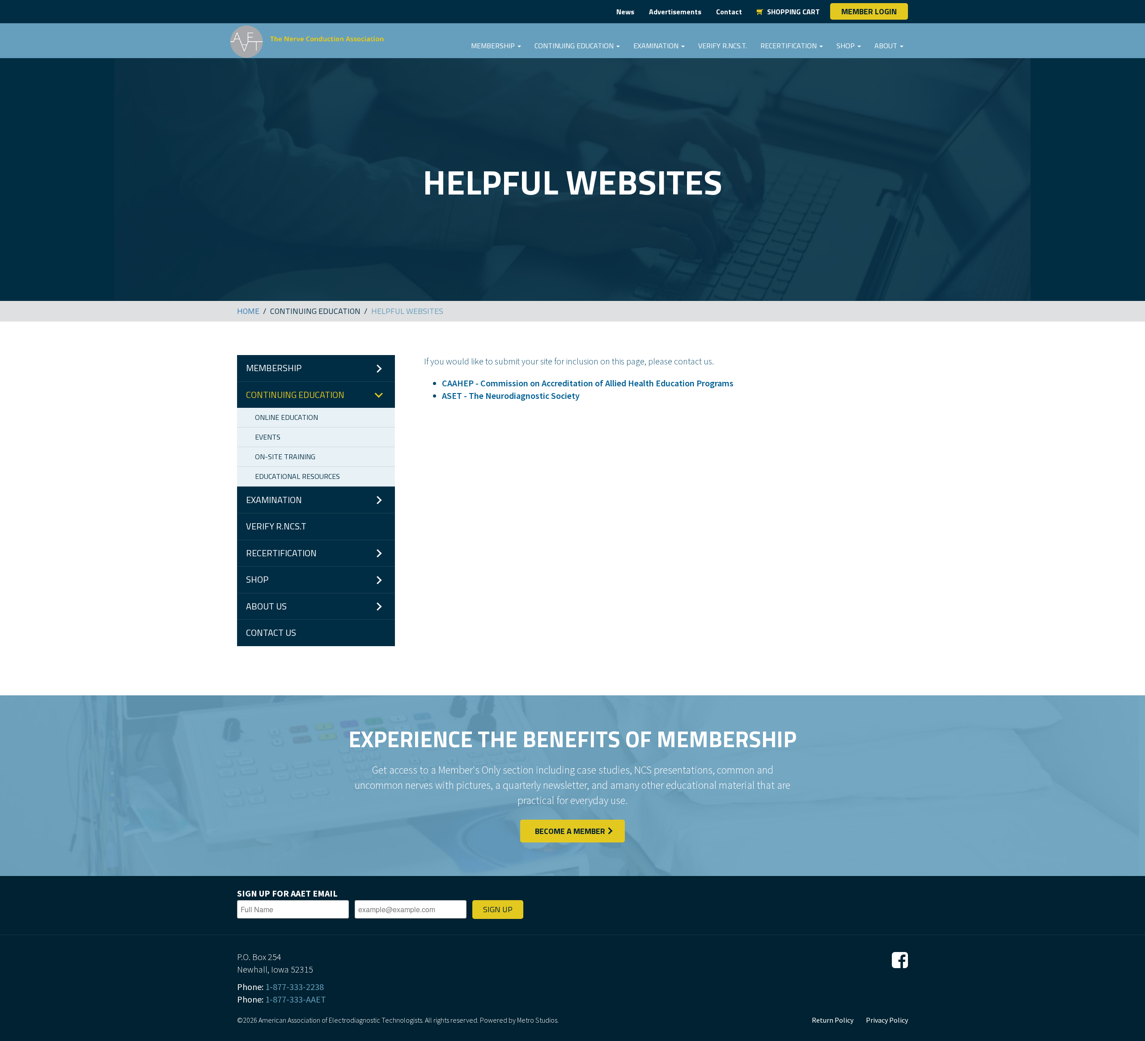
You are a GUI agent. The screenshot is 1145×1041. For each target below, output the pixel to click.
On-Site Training (285, 456)
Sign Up (498, 909)
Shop (846, 45)
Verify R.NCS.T (276, 526)
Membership (494, 45)
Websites (407, 311)
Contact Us (271, 632)
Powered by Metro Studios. (519, 1020)
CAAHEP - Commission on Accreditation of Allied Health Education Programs (588, 383)
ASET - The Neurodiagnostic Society (511, 395)
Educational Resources (297, 476)
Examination (656, 45)
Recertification (789, 45)
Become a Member (570, 831)
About (886, 45)
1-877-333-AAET (295, 999)
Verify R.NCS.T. (722, 45)
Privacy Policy (887, 1020)
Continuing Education (574, 45)
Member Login (869, 11)
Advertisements (675, 11)
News (625, 11)
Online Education (286, 417)
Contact (729, 11)
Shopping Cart (791, 11)
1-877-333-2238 (294, 986)
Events (267, 437)
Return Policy (832, 1020)
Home (248, 311)
